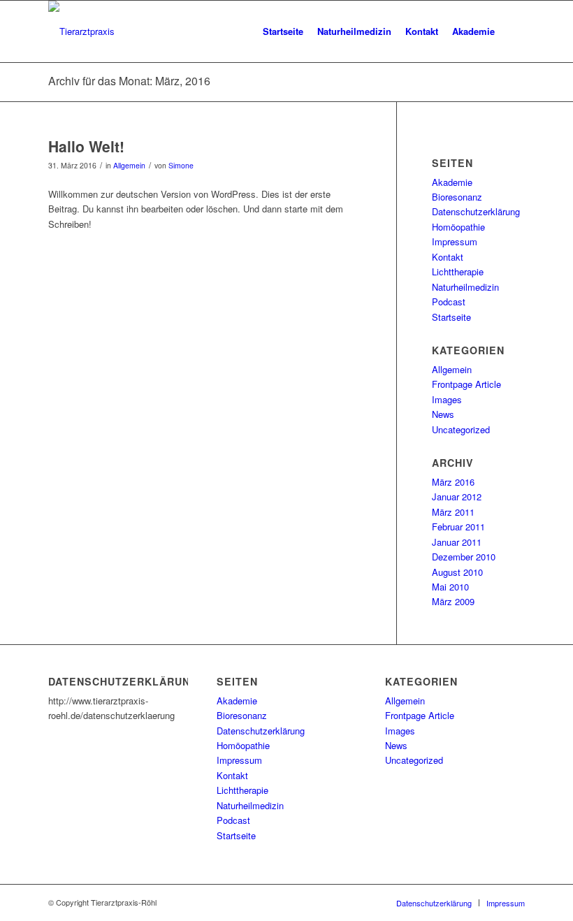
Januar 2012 (456, 496)
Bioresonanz (457, 196)
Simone (181, 165)
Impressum (454, 241)
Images (447, 399)
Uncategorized (461, 429)
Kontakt (447, 256)
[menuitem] (283, 31)
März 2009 (453, 601)
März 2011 (453, 511)
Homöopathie (458, 226)
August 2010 (457, 572)
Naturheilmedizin (465, 286)
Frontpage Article (466, 384)
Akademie (452, 182)
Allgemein (129, 165)
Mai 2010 (450, 586)
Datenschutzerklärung (476, 211)
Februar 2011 (458, 526)
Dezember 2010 (463, 556)
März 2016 (453, 481)
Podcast (448, 301)
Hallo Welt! (86, 146)
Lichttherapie (458, 271)
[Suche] (513, 31)
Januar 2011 (456, 542)
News (443, 414)
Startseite (451, 317)
